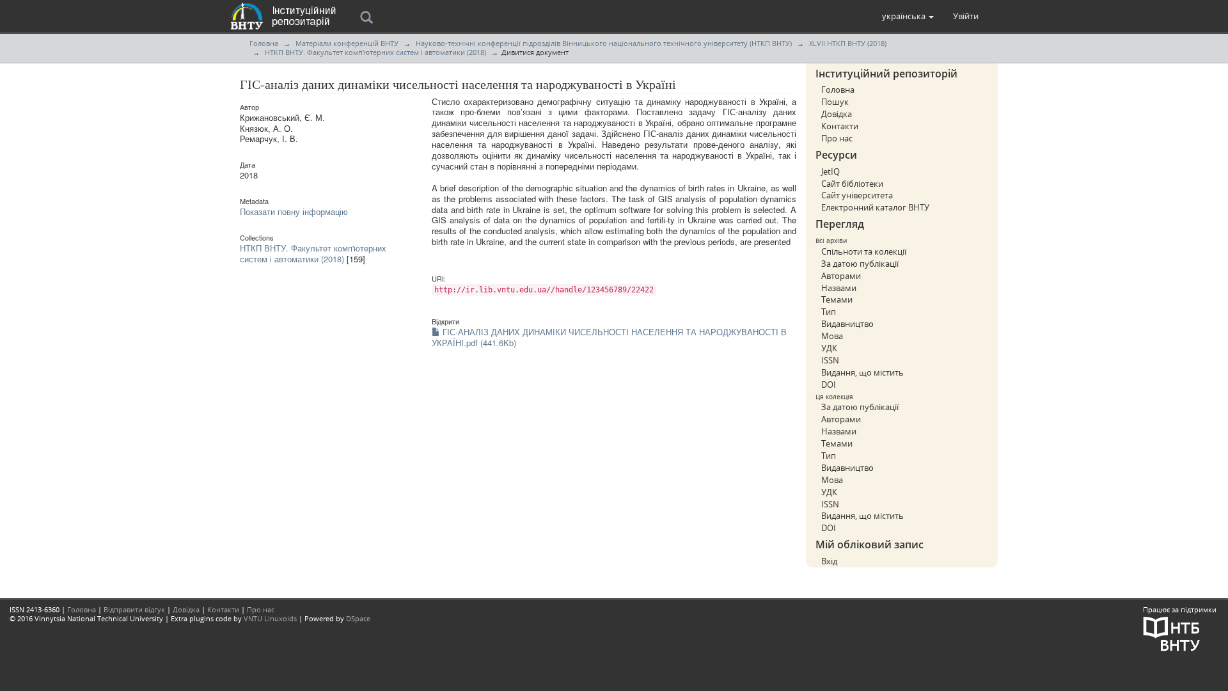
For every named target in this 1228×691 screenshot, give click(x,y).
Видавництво (847, 324)
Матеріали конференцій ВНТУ (346, 43)
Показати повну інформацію (294, 211)
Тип (828, 311)
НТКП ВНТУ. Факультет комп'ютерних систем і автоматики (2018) (375, 52)
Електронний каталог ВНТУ (875, 207)
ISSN (830, 360)
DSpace (358, 618)
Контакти (839, 126)
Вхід (829, 561)
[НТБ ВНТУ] (1171, 633)
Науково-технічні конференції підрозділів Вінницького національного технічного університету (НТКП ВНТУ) (604, 43)
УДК (829, 348)
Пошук (835, 101)
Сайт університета (857, 195)
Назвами (838, 288)
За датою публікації (860, 263)
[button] (907, 16)
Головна (263, 43)
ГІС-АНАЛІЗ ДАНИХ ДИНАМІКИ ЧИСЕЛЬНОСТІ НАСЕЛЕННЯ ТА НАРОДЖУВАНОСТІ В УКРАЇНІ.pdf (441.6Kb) (609, 337)
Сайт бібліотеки (852, 183)
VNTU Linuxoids (270, 618)
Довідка (836, 114)
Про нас (837, 138)
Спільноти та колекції (863, 251)
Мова (832, 336)
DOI (828, 384)
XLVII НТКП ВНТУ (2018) (847, 43)
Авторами (841, 276)
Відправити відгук (134, 609)
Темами (837, 299)
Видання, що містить (862, 372)
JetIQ (830, 171)
